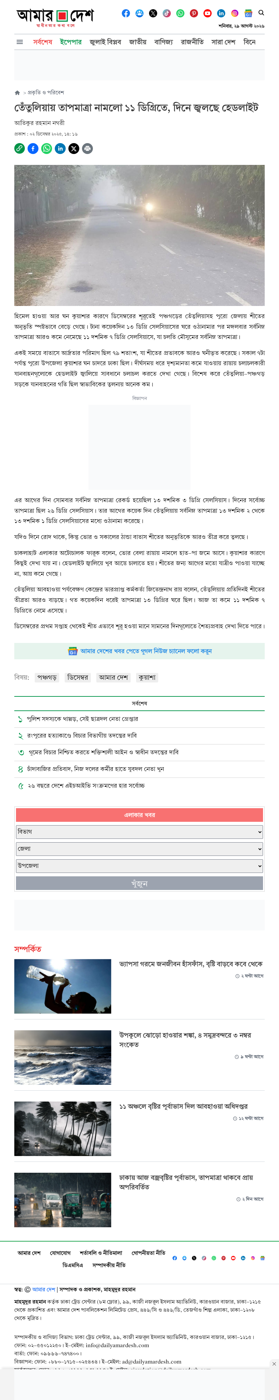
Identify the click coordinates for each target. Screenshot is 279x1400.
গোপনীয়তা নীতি (148, 1253)
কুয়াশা (147, 677)
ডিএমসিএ (73, 1265)
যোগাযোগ (60, 1253)
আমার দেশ (113, 677)
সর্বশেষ (139, 703)
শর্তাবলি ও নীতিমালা (101, 1253)
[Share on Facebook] (33, 148)
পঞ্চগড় (46, 677)
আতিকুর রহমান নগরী (39, 123)
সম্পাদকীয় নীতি (109, 1265)
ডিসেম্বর (77, 677)
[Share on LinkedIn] (60, 148)
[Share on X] (73, 148)
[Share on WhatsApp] (46, 148)
